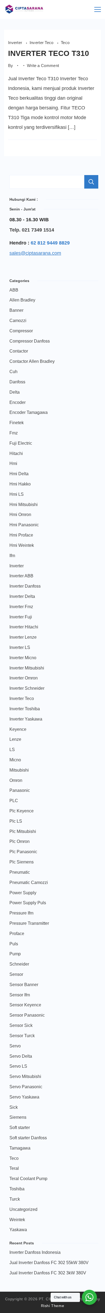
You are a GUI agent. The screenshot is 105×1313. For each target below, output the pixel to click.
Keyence (17, 729)
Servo (15, 1046)
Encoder (17, 402)
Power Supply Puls (27, 902)
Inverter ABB (21, 576)
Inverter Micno (22, 657)
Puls (13, 944)
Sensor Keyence (25, 1005)
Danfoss (17, 382)
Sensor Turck (22, 1035)
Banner (16, 310)
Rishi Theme (52, 1306)
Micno (15, 760)
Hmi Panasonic (24, 524)
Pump (15, 954)
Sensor (16, 974)
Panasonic (19, 790)
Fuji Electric (20, 443)
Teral (14, 1168)
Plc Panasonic (23, 851)
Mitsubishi (19, 770)
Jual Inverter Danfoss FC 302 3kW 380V (47, 1273)
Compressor (21, 331)
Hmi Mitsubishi (23, 504)
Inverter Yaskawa (25, 719)
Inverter (15, 43)
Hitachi (16, 453)
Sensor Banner (23, 984)
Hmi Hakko (20, 484)
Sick (13, 1107)
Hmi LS (16, 494)
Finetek (16, 422)
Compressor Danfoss (29, 341)
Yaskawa (18, 1229)
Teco (65, 43)
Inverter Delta (22, 596)
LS (12, 749)
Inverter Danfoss (25, 586)
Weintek (17, 1219)
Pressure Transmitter (29, 923)
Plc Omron (19, 841)
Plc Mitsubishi (22, 831)
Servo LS (18, 1066)
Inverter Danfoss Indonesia (35, 1252)
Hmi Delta (19, 473)
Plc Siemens (21, 862)
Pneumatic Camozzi (28, 882)
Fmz (13, 433)
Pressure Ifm (21, 913)
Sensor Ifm (19, 995)
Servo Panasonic (25, 1086)
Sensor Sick (21, 1025)
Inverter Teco (42, 43)
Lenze (15, 739)
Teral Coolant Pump (28, 1178)
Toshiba (16, 1189)
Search (91, 182)
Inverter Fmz (21, 606)
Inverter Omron (23, 678)
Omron (15, 780)
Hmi (13, 463)
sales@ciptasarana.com (35, 253)
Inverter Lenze (23, 637)
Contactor (18, 351)
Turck (14, 1199)
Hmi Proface (21, 535)
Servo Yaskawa (24, 1097)
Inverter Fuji (20, 617)
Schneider (19, 964)
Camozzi (17, 320)
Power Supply (22, 892)
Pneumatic (19, 872)
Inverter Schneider (26, 688)
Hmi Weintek (21, 545)
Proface (16, 933)
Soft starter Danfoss (28, 1138)
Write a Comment (43, 65)
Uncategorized (23, 1209)
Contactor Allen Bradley (32, 361)
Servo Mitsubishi (25, 1076)
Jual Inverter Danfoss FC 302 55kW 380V (49, 1262)
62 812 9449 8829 (50, 243)
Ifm (12, 555)
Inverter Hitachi (23, 627)
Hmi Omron (20, 514)
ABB (13, 290)
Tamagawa (19, 1148)
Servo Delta (20, 1056)
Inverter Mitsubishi (26, 668)
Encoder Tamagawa (28, 412)
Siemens (17, 1117)
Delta (14, 392)
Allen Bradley (22, 300)
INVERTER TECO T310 (48, 53)
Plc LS (15, 821)
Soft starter (19, 1127)
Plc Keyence (21, 811)
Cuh (13, 371)
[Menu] (97, 9)
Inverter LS (19, 647)
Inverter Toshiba (24, 708)
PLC (13, 800)
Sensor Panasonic (27, 1015)
